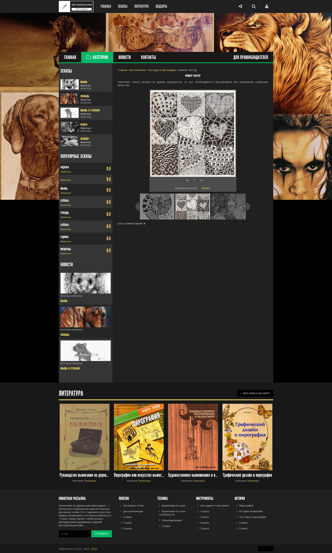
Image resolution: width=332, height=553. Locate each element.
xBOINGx (206, 188)
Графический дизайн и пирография (247, 475)
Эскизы (122, 6)
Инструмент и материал (214, 505)
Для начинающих (133, 511)
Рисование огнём (133, 505)
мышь (83, 81)
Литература (141, 6)
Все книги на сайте (256, 393)
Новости (124, 57)
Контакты (148, 57)
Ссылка (243, 522)
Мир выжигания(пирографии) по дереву (76, 6)
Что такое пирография (252, 517)
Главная (105, 6)
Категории (100, 57)
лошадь (84, 95)
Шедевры (161, 6)
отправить (101, 533)
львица (84, 138)
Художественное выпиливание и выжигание (193, 475)
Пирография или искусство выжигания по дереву (139, 475)
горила (64, 236)
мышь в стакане (90, 110)
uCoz (94, 548)
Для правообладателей (250, 57)
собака (65, 200)
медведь (66, 248)
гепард (65, 212)
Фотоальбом (137, 70)
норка (83, 124)
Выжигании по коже (173, 505)
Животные (66, 171)
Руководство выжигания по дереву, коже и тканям (85, 475)
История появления (250, 511)
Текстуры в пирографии (162, 70)
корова (65, 166)
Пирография (246, 505)
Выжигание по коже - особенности (173, 513)
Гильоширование (172, 520)
